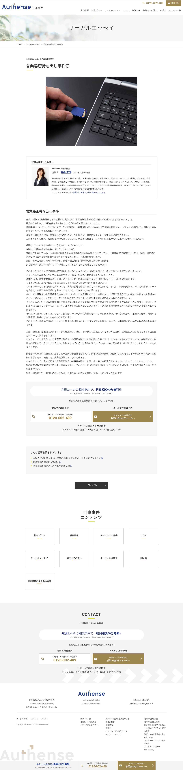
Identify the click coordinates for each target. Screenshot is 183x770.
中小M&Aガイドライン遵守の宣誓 (155, 729)
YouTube (43, 719)
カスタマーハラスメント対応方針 (154, 742)
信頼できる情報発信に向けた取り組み (154, 735)
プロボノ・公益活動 (152, 747)
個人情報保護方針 (151, 719)
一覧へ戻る (96, 485)
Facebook (34, 719)
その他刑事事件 (47, 59)
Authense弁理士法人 (141, 700)
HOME (19, 44)
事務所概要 (110, 722)
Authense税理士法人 (91, 700)
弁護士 (163, 10)
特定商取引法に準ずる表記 (154, 725)
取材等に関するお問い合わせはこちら (89, 192)
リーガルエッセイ (112, 10)
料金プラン (97, 10)
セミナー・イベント (114, 734)
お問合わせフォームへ (136, 765)
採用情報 (109, 725)
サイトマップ (149, 750)
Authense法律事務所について (117, 719)
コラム (126, 10)
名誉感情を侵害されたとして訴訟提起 (51, 466)
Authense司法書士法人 (91, 704)
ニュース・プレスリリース (116, 731)
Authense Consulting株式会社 (141, 704)
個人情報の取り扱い (152, 722)
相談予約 (173, 3)
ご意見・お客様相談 (88, 722)
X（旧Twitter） (23, 719)
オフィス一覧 (85, 719)
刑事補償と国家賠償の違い (46, 462)
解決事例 (136, 10)
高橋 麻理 (66, 172)
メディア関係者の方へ (89, 725)
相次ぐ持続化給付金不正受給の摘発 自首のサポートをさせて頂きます (67, 458)
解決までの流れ (150, 10)
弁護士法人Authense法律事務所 (41, 700)
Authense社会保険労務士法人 (41, 704)
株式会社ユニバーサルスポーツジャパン (42, 707)
